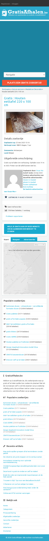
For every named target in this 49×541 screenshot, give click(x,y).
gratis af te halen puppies (16, 319)
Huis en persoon (18, 89)
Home (5, 505)
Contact (6, 524)
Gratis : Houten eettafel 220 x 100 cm (17, 101)
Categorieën (7, 509)
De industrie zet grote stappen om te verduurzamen (22, 457)
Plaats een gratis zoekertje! (24, 83)
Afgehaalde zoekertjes (11, 516)
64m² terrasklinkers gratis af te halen (20, 324)
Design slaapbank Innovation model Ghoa (22, 347)
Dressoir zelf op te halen (15, 360)
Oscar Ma (39, 170)
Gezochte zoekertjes (11, 520)
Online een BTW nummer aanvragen (16, 493)
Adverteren (7, 527)
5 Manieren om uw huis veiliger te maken (18, 484)
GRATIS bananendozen (15, 354)
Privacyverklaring (9, 513)
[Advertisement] (24, 45)
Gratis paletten (12, 314)
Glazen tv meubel (29, 180)
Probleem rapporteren (14, 216)
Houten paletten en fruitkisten (17, 342)
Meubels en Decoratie (33, 89)
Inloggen (15, 4)
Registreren (5, 4)
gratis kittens (11, 331)
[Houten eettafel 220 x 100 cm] (24, 133)
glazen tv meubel (29, 182)
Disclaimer (7, 531)
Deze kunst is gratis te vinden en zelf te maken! (20, 471)
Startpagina (6, 89)
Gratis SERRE (11, 337)
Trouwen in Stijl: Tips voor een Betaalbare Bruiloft (21, 480)
